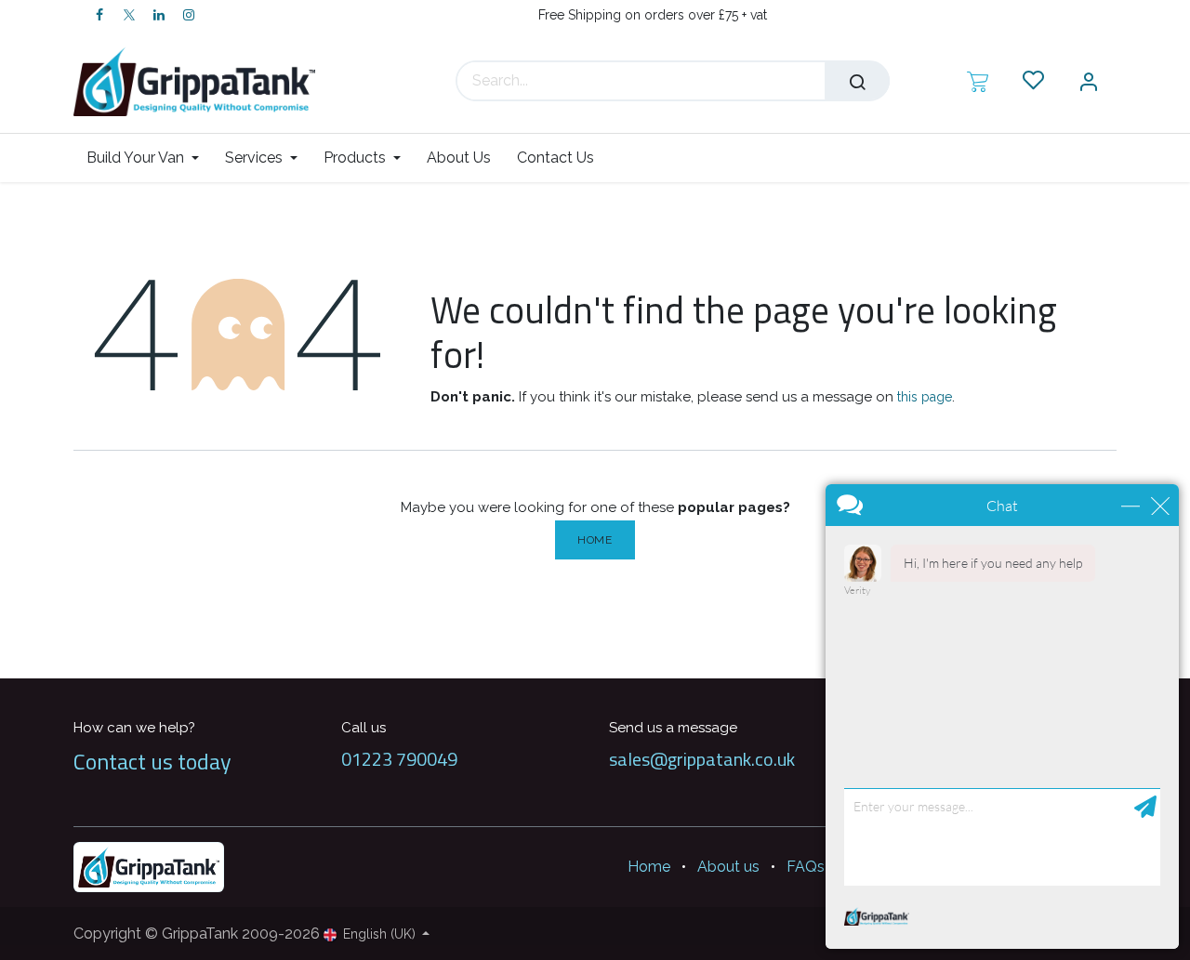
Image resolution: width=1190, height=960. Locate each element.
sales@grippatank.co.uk (702, 758)
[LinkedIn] (159, 15)
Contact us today (152, 761)
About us (728, 866)
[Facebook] (99, 15)
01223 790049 (399, 758)
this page (924, 396)
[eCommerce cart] (977, 81)
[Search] (857, 80)
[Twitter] (129, 15)
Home (594, 539)
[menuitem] (149, 157)
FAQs (806, 866)
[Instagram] (189, 15)
